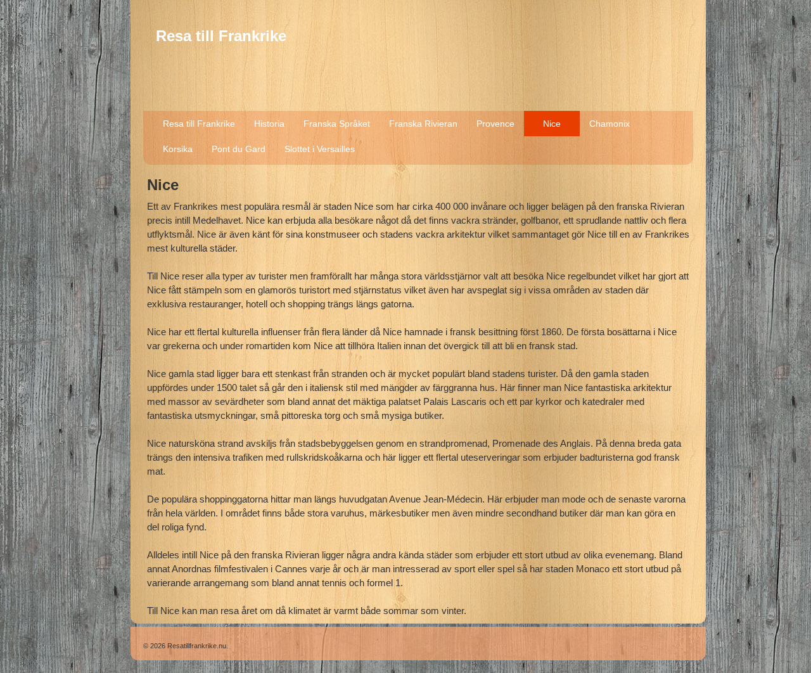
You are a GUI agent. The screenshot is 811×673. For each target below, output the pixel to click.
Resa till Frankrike (221, 35)
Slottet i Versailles (319, 149)
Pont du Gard (238, 149)
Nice (552, 124)
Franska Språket (336, 124)
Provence (495, 124)
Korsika (178, 149)
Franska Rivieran (423, 124)
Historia (269, 124)
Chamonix (609, 124)
